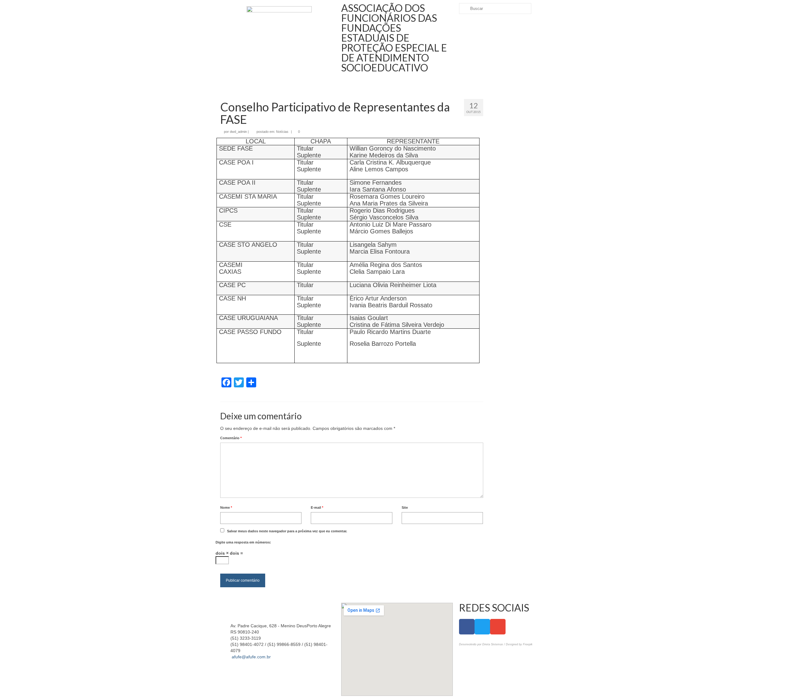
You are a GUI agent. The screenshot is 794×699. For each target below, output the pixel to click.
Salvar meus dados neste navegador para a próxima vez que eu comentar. (287, 531)
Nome (226, 507)
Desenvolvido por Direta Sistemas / (482, 644)
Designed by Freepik (519, 644)
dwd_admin (238, 131)
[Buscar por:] (495, 8)
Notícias (282, 131)
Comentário (231, 438)
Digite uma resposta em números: (243, 542)
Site (405, 507)
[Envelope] (498, 626)
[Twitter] (482, 626)
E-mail (317, 507)
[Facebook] (467, 626)
